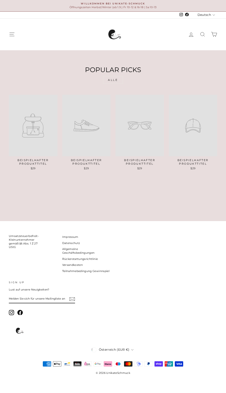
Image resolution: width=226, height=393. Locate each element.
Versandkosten (72, 264)
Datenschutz (71, 243)
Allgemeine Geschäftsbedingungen (78, 250)
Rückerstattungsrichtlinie (80, 259)
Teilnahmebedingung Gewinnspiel (86, 271)
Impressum (70, 236)
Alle (113, 80)
